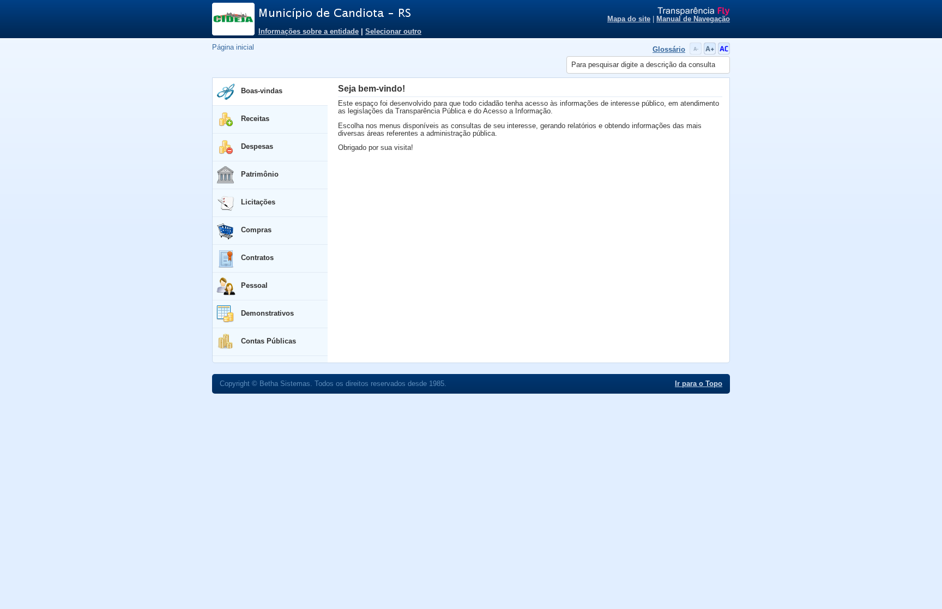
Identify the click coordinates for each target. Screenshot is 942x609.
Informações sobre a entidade (308, 31)
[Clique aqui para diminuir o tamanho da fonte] (697, 52)
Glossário (669, 49)
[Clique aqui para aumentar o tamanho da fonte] (711, 52)
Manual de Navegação (693, 19)
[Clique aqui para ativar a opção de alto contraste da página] (724, 52)
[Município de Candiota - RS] (394, 13)
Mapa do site (628, 19)
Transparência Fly (693, 11)
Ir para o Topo (698, 384)
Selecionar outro (393, 31)
